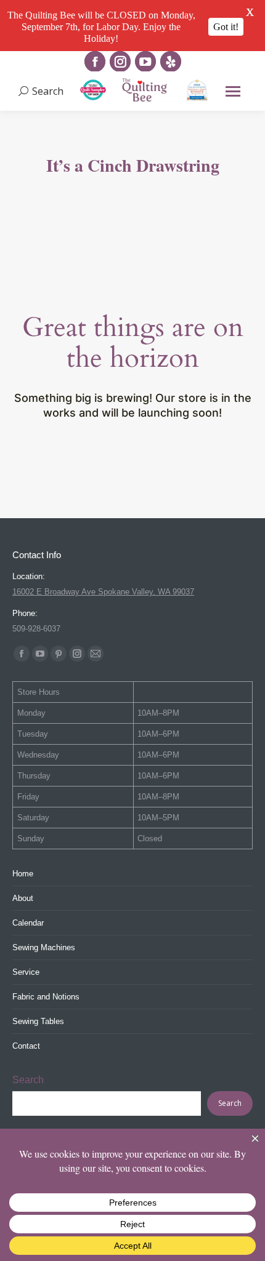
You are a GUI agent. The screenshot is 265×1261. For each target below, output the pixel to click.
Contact (26, 1046)
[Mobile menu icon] (233, 91)
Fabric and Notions (46, 996)
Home (22, 873)
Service (25, 972)
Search (28, 1080)
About (22, 898)
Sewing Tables (38, 1021)
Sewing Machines (43, 947)
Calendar (28, 922)
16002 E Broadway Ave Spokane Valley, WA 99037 (103, 591)
